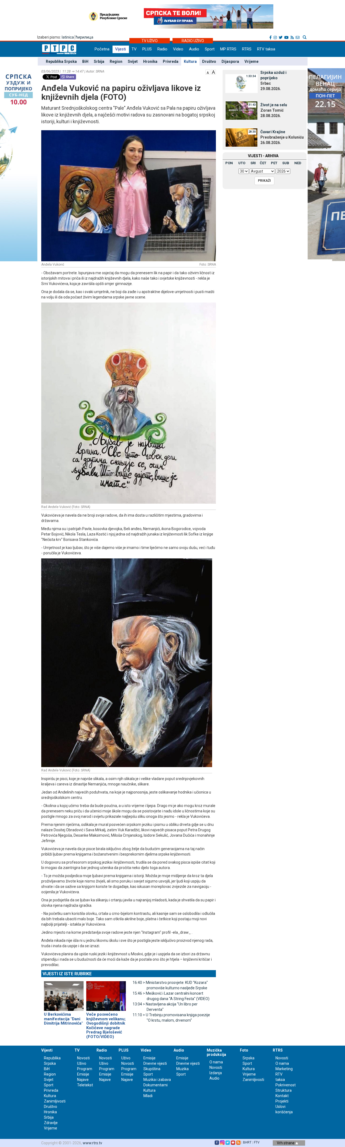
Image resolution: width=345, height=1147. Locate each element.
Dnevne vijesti (155, 1063)
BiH (85, 61)
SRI (253, 163)
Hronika (150, 61)
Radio (162, 49)
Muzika (182, 1069)
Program (84, 1069)
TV (134, 49)
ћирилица (84, 37)
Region (116, 61)
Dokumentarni (155, 1085)
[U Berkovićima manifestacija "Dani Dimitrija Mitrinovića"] (64, 994)
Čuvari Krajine (272, 132)
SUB (285, 163)
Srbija (99, 61)
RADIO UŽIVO (193, 41)
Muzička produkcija (216, 1052)
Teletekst (85, 1085)
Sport (210, 49)
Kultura (190, 61)
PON (229, 163)
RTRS (246, 49)
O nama (216, 1062)
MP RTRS (228, 49)
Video (178, 49)
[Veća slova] (213, 72)
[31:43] (241, 110)
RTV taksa (266, 49)
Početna (102, 49)
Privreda (170, 61)
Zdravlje (51, 1123)
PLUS (147, 49)
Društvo (209, 61)
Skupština (151, 1069)
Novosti (83, 1058)
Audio (194, 49)
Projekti (281, 1101)
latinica (68, 37)
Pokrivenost (285, 1085)
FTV (257, 1142)
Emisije (83, 1074)
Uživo (81, 1063)
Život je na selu (273, 105)
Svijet (133, 61)
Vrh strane (286, 1143)
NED (297, 163)
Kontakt (282, 1096)
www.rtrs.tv (92, 1143)
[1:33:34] (241, 83)
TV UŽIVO (150, 41)
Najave (83, 1079)
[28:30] (241, 137)
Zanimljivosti (54, 1101)
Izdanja (215, 1073)
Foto (244, 1050)
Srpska (248, 1058)
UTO (241, 163)
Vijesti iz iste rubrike (67, 973)
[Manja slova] (207, 72)
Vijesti (120, 49)
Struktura (283, 1090)
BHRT (247, 1142)
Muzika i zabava (157, 1079)
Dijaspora (230, 61)
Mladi (148, 1096)
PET (274, 163)
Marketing (284, 1069)
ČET (263, 163)
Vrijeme (251, 61)
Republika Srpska (61, 61)
